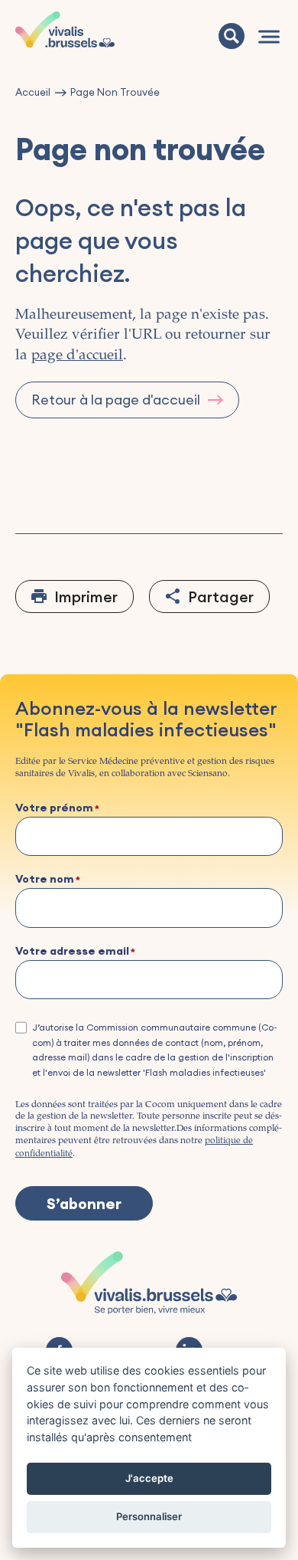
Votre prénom (54, 808)
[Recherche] (232, 36)
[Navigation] (269, 37)
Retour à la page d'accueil (115, 399)
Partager (221, 596)
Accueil (32, 92)
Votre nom (44, 879)
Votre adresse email (72, 952)
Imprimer (86, 596)
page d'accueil (77, 356)
